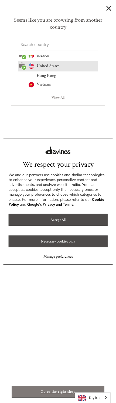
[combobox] (93, 397)
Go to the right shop (58, 391)
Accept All (58, 219)
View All (58, 97)
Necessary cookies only (58, 241)
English (94, 397)
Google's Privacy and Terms (50, 204)
